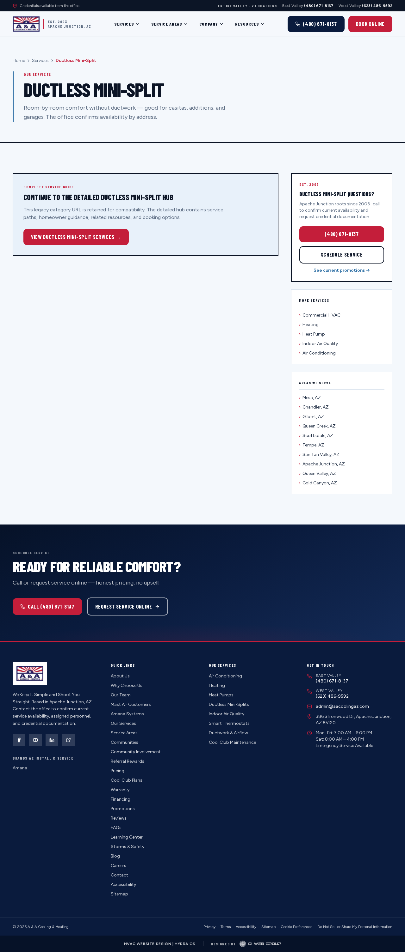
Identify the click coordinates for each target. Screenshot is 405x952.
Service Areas (166, 24)
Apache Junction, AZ (322, 464)
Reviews (119, 818)
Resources (247, 24)
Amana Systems (127, 714)
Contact (119, 875)
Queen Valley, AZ (317, 473)
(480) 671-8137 (341, 234)
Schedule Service (342, 254)
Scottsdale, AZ (316, 435)
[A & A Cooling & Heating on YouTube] (35, 740)
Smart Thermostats (229, 723)
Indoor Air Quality (318, 343)
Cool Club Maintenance (232, 742)
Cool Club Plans (126, 780)
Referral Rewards (127, 761)
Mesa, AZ (310, 397)
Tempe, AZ (311, 445)
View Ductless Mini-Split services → (76, 236)
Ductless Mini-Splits (229, 704)
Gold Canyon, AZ (318, 483)
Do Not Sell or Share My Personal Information (354, 927)
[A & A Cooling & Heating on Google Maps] (68, 740)
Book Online (370, 24)
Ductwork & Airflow (228, 733)
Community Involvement (136, 752)
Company (208, 24)
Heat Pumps (221, 695)
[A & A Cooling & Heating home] (26, 24)
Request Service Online (123, 606)
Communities (124, 742)
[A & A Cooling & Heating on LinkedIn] (52, 740)
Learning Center (127, 837)
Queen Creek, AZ (317, 426)
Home (19, 60)
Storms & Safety (127, 846)
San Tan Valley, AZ (319, 454)
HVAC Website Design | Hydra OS (160, 944)
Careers (118, 865)
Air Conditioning (317, 353)
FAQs (116, 827)
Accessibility (123, 884)
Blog (115, 856)
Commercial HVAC (319, 315)
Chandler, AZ (314, 407)
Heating (309, 324)
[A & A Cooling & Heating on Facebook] (19, 740)
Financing (120, 799)
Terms (226, 927)
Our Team (121, 695)
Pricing (117, 770)
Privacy (209, 927)
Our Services (123, 723)
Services (124, 24)
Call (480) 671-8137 (51, 606)
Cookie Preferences (296, 927)
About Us (120, 676)
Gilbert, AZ (311, 416)
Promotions (123, 808)
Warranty (120, 789)
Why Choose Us (126, 685)
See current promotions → (342, 270)
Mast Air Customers (131, 704)
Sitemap (119, 894)
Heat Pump (312, 334)
